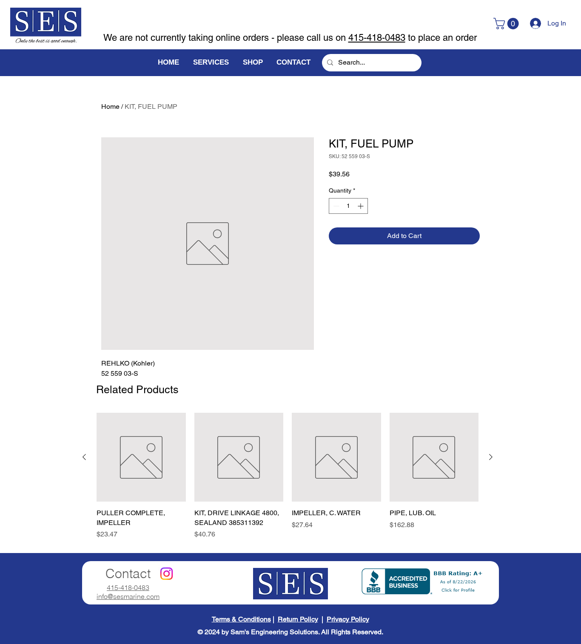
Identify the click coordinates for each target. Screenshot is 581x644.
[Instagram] (166, 573)
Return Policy (298, 619)
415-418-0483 (376, 37)
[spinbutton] (348, 206)
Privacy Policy (348, 619)
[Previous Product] (84, 457)
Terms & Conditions (241, 619)
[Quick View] (141, 457)
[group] (287, 476)
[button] (507, 23)
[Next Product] (491, 457)
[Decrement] (335, 206)
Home (110, 106)
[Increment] (361, 206)
